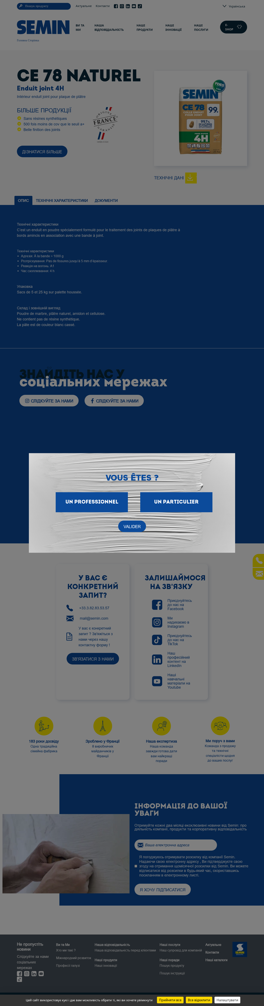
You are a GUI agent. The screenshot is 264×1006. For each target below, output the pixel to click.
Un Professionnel (91, 502)
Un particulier (176, 502)
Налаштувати (227, 1000)
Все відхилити (199, 1000)
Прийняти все (170, 1000)
